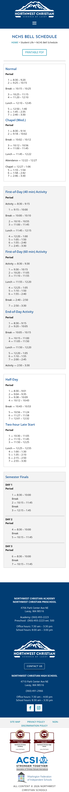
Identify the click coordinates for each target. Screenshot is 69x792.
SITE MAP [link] (15, 721)
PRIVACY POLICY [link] (36, 721)
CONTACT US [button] (34, 666)
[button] (34, 23)
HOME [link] (14, 42)
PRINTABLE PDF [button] (34, 52)
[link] (34, 16)
